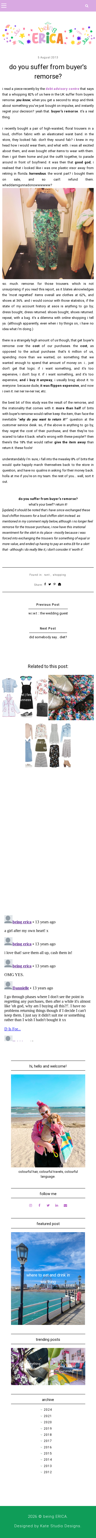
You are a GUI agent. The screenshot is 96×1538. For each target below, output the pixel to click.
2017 (48, 1441)
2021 (48, 1416)
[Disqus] (47, 845)
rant (47, 574)
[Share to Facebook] (45, 584)
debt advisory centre (62, 89)
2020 (48, 1422)
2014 (48, 1459)
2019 (48, 1428)
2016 (48, 1447)
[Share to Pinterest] (55, 584)
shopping (59, 574)
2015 (48, 1453)
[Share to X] (49, 584)
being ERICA (55, 1516)
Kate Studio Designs (60, 1526)
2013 (48, 1466)
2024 (48, 1409)
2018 (48, 1435)
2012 (48, 1472)
